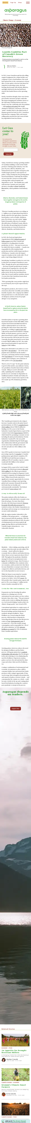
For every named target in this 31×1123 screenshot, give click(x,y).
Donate (5, 2)
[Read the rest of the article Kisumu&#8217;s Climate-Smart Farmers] (15, 1074)
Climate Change (7, 1082)
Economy (4, 1048)
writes (25, 219)
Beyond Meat (13, 351)
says (26, 441)
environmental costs (17, 621)
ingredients (8, 356)
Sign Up (13, 2)
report (22, 578)
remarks (18, 454)
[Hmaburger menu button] (28, 3)
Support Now (15, 709)
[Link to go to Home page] (15, 10)
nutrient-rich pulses (12, 106)
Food (10, 1048)
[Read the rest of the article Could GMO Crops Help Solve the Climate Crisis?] (15, 1109)
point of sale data (21, 329)
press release (14, 489)
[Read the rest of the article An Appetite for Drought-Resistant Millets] (15, 1040)
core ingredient (17, 360)
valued (4, 345)
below (3, 561)
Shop (20, 2)
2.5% (23, 549)
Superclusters (18, 433)
